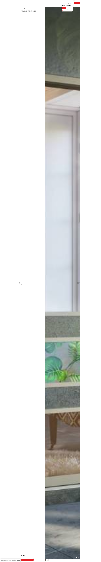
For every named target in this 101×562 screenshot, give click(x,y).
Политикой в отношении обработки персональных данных (7, 560)
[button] (71, 3)
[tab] (45, 560)
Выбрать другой (65, 9)
